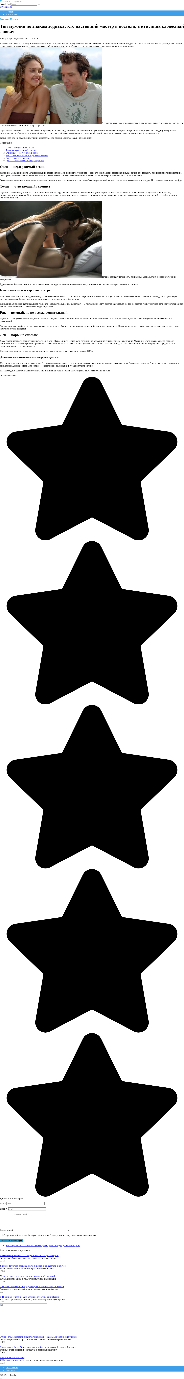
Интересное (11, 14)
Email (3, 1209)
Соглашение (12, 1367)
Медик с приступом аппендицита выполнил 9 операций (27, 1276)
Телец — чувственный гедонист (22, 150)
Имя (3, 1203)
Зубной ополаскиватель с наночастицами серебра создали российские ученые (38, 1337)
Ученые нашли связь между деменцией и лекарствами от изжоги (32, 1286)
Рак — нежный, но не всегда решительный (27, 155)
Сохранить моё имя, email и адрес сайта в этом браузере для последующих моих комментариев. (50, 1235)
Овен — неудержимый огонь (20, 147)
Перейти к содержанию (11, 1)
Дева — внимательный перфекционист (25, 160)
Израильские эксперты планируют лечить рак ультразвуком (29, 1255)
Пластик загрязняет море (12, 1357)
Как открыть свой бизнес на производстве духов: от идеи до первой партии (43, 1245)
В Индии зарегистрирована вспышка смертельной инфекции (30, 1297)
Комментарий (7, 1230)
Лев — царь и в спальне (17, 158)
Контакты (10, 1370)
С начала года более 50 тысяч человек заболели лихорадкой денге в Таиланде (38, 1347)
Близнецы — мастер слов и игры (22, 153)
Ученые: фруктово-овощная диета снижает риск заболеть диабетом (33, 1266)
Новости (10, 11)
